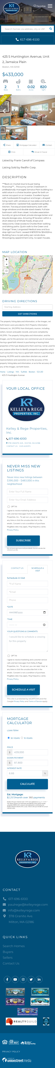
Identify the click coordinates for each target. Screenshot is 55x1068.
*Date (10, 607)
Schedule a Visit (37, 569)
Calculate (27, 783)
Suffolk (24, 371)
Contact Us (12, 446)
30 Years (15, 738)
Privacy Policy (12, 530)
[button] (50, 29)
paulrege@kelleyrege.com (28, 904)
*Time (9, 619)
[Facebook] (7, 979)
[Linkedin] (39, 979)
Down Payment (15, 758)
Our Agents (24, 446)
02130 (40, 371)
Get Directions (27, 314)
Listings (10, 371)
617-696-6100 (29, 40)
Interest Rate (14, 768)
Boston (32, 371)
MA (17, 371)
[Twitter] (31, 979)
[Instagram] (23, 979)
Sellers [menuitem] (8, 957)
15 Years (28, 738)
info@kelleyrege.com (24, 910)
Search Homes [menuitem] (14, 946)
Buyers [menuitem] (8, 952)
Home (2, 371)
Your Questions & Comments (22, 631)
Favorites (41, 6)
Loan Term (12, 730)
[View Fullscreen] (6, 270)
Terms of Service (35, 701)
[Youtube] (15, 979)
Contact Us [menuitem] (11, 963)
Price (10, 747)
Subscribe (23, 540)
